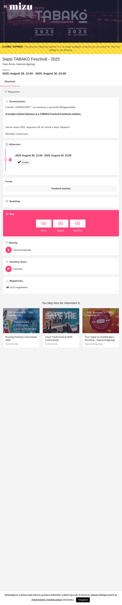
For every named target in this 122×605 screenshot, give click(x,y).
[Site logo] (21, 6)
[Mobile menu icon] (5, 6)
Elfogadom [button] (83, 600)
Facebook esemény (61, 188)
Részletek (10, 81)
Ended (25, 162)
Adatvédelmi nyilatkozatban (46, 599)
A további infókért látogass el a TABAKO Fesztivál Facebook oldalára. (43, 114)
